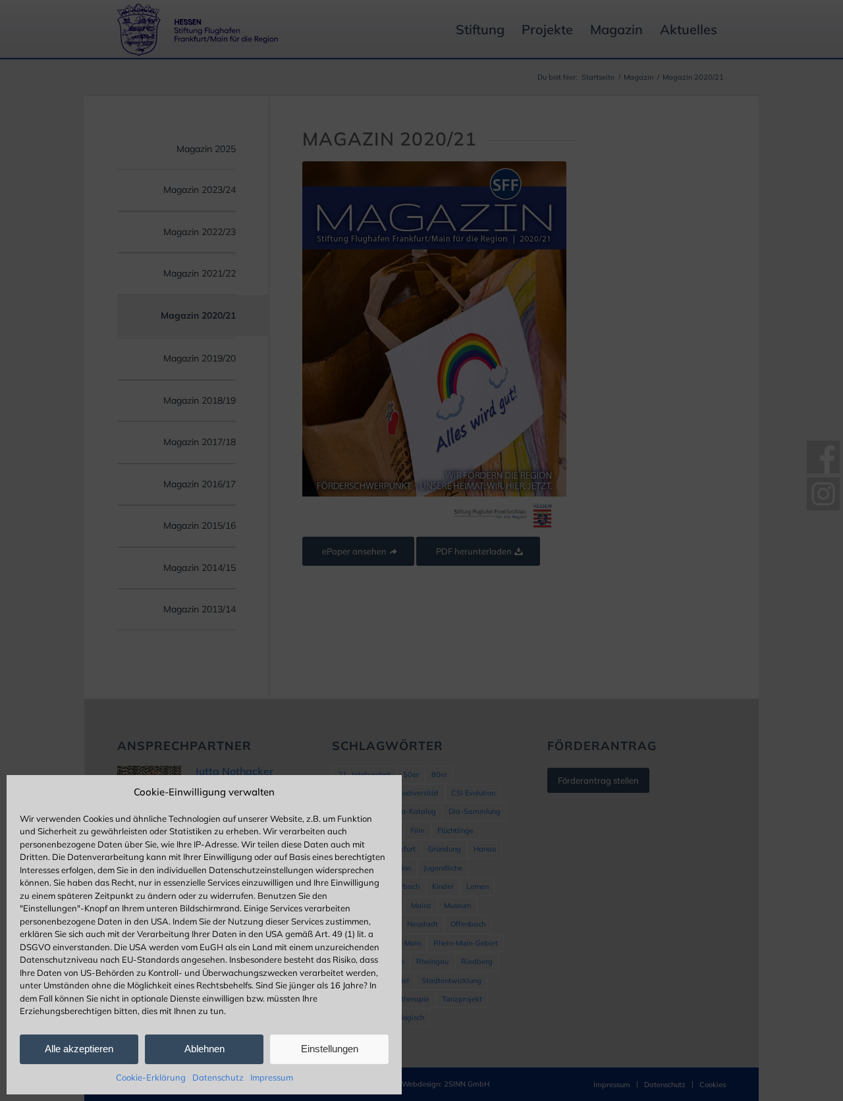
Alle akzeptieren (79, 1048)
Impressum (271, 1077)
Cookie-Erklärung (151, 1077)
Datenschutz (218, 1077)
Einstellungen (329, 1048)
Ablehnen (204, 1048)
